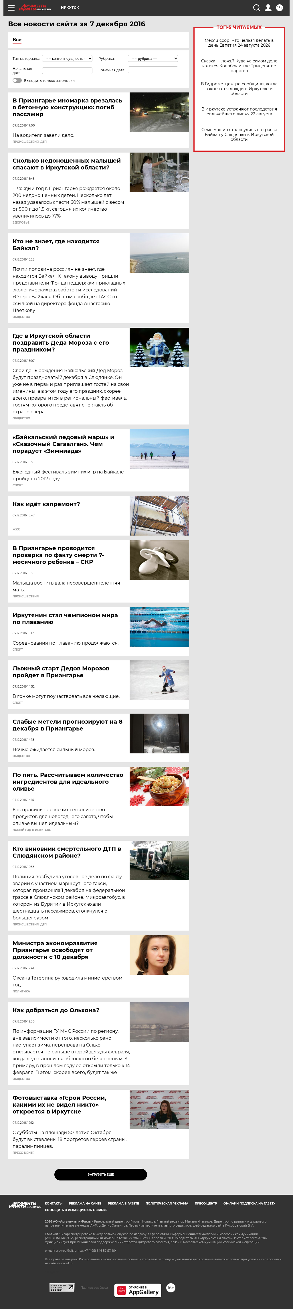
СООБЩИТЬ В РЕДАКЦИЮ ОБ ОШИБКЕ (76, 1210)
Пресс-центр (206, 1203)
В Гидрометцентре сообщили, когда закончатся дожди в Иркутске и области (239, 89)
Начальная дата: (22, 70)
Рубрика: (106, 58)
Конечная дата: (111, 70)
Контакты (53, 1203)
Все (17, 39)
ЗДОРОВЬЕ (21, 222)
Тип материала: (26, 58)
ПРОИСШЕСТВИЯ (26, 596)
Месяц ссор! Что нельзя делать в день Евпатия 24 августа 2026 (239, 43)
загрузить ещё (101, 1174)
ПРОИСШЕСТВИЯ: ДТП (30, 142)
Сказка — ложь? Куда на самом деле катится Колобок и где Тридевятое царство (239, 66)
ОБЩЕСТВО (21, 317)
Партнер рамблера (94, 1287)
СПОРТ (18, 485)
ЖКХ (16, 529)
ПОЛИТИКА (21, 991)
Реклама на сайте (85, 1203)
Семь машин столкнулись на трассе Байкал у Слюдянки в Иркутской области (239, 134)
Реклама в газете (123, 1203)
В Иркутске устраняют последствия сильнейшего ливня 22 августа (239, 112)
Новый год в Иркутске (32, 830)
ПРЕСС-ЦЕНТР (23, 1153)
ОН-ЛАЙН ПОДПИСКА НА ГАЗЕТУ (249, 1203)
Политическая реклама (167, 1203)
